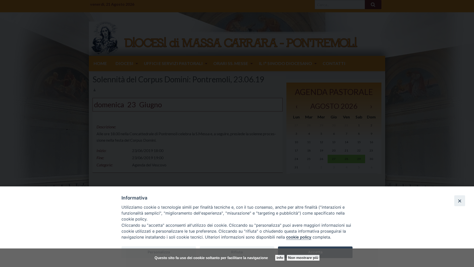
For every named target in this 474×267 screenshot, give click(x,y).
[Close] (459, 200)
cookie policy (298, 237)
